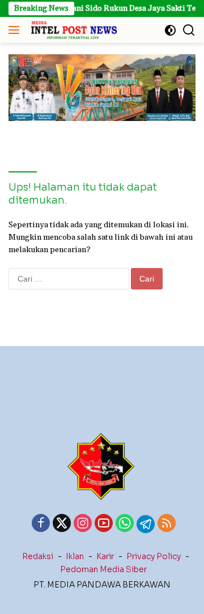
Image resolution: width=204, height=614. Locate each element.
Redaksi (37, 556)
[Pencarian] (189, 30)
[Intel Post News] (72, 30)
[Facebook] (41, 524)
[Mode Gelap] (170, 30)
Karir (105, 556)
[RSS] (167, 524)
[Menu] (16, 30)
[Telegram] (146, 524)
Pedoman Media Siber (103, 569)
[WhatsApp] (125, 524)
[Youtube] (104, 524)
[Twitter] (62, 524)
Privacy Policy (153, 556)
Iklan (75, 556)
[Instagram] (83, 524)
